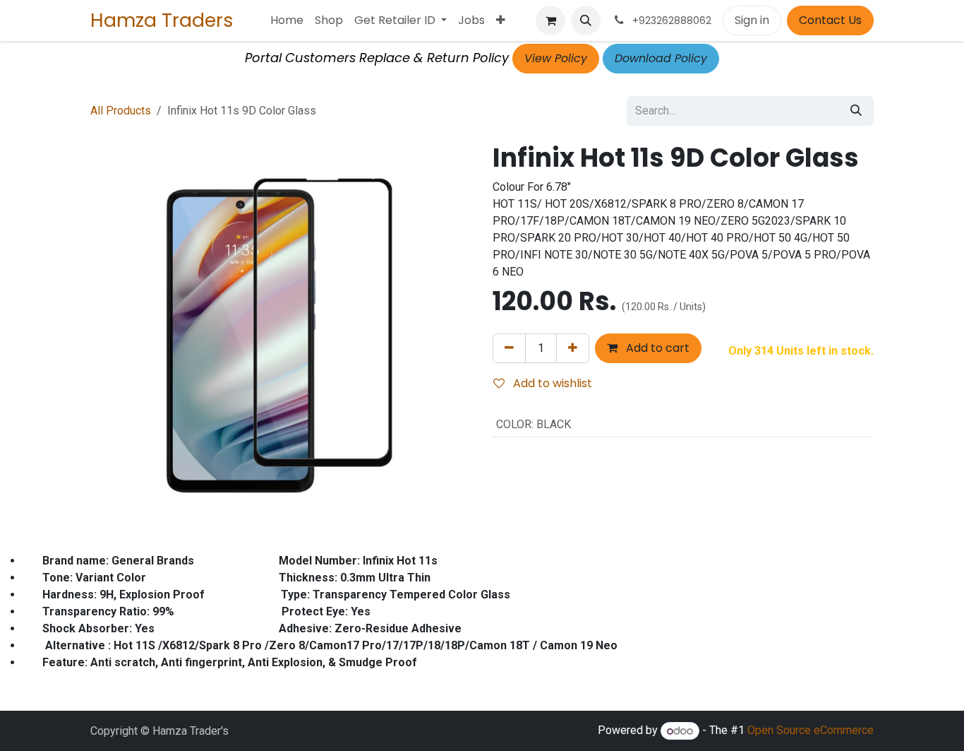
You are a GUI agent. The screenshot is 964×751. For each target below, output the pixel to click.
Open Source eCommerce (810, 731)
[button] (586, 20)
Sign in (752, 20)
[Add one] (572, 348)
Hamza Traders (162, 20)
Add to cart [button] (656, 348)
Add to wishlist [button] (551, 383)
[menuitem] (287, 20)
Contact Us (830, 20)
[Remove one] (509, 348)
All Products (120, 110)
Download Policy (661, 58)
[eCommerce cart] (550, 20)
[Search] (856, 111)
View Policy (555, 58)
